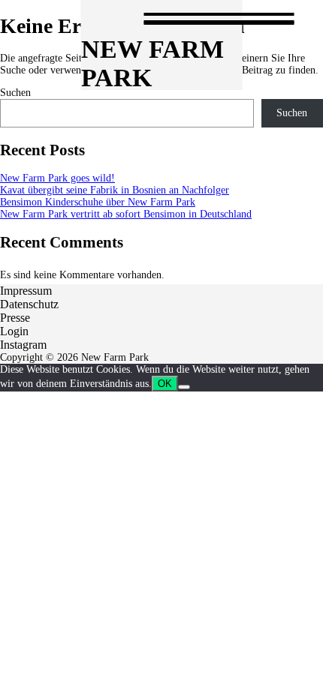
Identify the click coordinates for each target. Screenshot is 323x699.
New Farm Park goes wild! (57, 178)
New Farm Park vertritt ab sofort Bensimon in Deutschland (126, 214)
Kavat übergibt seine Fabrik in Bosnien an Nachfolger (114, 190)
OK (165, 383)
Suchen (15, 92)
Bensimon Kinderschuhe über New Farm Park (97, 202)
